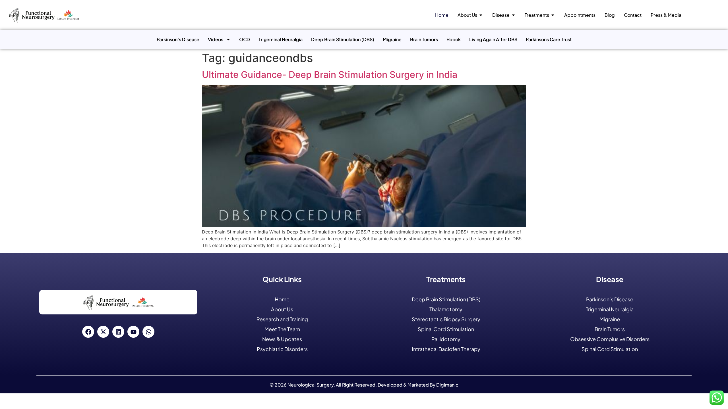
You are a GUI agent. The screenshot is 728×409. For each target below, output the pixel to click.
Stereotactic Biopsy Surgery (446, 319)
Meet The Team (282, 329)
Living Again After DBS (493, 39)
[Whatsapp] (148, 332)
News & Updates (282, 339)
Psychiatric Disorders (282, 349)
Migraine (392, 39)
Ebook (453, 39)
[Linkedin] (118, 332)
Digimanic (447, 385)
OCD (244, 39)
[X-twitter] (103, 332)
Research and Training (282, 319)
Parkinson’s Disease (178, 39)
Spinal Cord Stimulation (446, 329)
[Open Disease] (513, 15)
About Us (282, 309)
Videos (215, 39)
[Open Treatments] (553, 15)
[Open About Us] (481, 15)
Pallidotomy (445, 339)
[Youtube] (133, 332)
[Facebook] (88, 332)
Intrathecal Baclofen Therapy (446, 349)
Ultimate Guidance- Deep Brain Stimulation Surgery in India (329, 74)
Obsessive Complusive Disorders (610, 339)
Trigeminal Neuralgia (280, 39)
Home (282, 299)
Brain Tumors (424, 39)
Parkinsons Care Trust (549, 39)
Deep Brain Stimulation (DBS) (342, 39)
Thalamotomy (445, 309)
